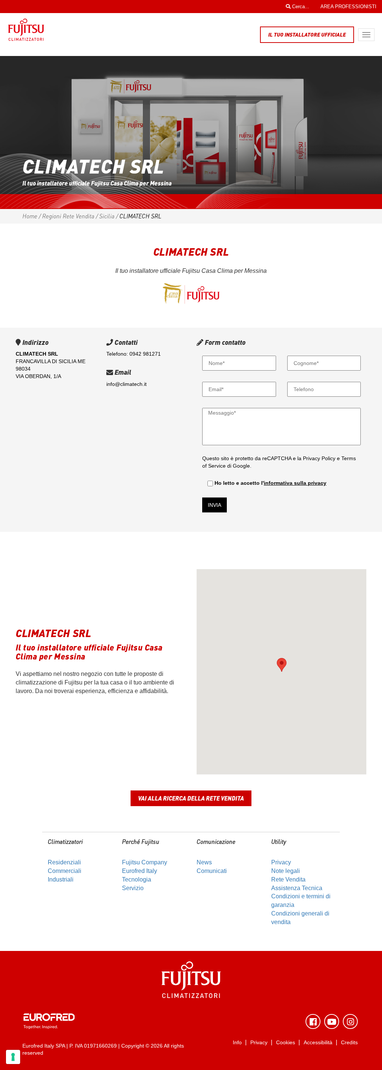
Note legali (285, 871)
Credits (349, 1042)
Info (237, 1042)
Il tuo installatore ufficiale (307, 34)
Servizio (133, 888)
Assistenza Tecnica (296, 888)
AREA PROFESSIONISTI (348, 6)
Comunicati (212, 871)
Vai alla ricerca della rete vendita (191, 798)
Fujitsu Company (144, 862)
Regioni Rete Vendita (68, 216)
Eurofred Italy (139, 871)
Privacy (281, 862)
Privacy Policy (319, 458)
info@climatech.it (126, 384)
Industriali (60, 879)
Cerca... (300, 6)
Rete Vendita (288, 879)
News (204, 862)
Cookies (285, 1042)
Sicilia (107, 216)
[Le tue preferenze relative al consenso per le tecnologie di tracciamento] (13, 1057)
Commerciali (64, 871)
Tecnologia (136, 879)
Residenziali (64, 862)
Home (29, 216)
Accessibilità (318, 1042)
